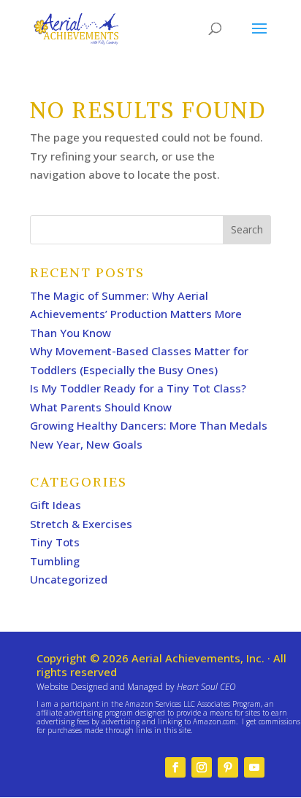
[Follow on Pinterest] (228, 767)
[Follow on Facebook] (175, 767)
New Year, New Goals (87, 444)
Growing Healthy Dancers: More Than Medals (148, 425)
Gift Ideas (55, 504)
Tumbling (55, 561)
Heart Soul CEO (206, 687)
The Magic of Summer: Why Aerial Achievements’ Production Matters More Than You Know (136, 314)
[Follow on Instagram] (201, 767)
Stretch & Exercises (81, 523)
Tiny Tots (55, 542)
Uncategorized (68, 579)
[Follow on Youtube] (254, 767)
